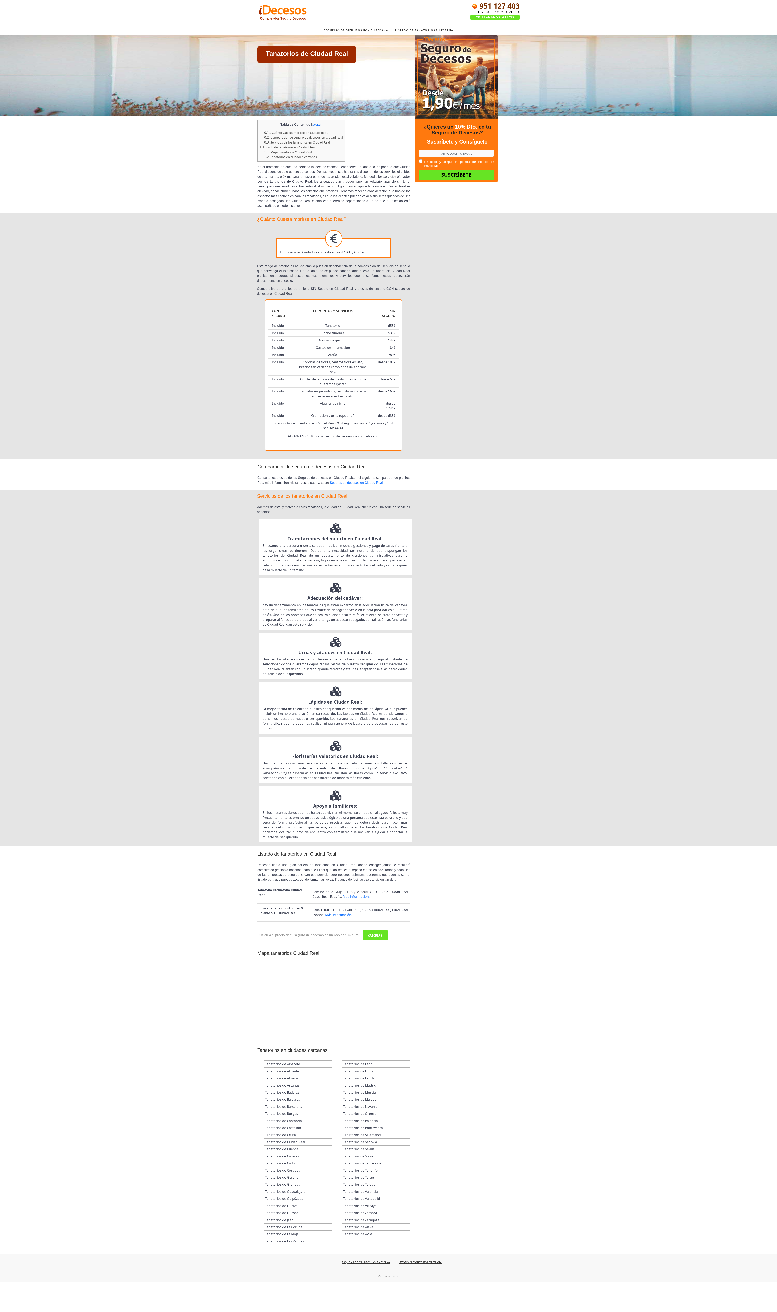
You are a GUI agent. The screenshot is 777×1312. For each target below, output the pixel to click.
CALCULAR (375, 935)
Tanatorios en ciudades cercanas (290, 157)
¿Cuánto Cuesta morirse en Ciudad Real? (296, 133)
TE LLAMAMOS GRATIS (495, 17)
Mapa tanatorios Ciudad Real (288, 152)
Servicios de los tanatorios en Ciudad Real (297, 142)
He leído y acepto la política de (459, 163)
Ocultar (316, 124)
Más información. (356, 896)
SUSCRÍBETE (456, 174)
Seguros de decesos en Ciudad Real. (357, 482)
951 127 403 (499, 6)
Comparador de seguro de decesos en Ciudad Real (303, 137)
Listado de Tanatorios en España (424, 30)
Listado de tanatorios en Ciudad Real (288, 147)
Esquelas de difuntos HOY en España (356, 30)
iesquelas (393, 1276)
